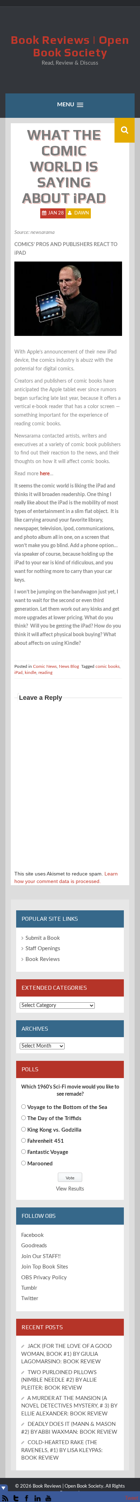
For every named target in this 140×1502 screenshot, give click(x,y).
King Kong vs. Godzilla (54, 1130)
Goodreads (34, 1245)
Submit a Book (42, 938)
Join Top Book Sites (44, 1267)
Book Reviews (42, 959)
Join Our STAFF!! (41, 1256)
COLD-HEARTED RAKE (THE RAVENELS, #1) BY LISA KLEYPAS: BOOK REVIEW (62, 1450)
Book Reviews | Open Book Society (70, 46)
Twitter (29, 1298)
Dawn (81, 213)
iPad (18, 672)
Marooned (40, 1163)
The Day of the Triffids (54, 1118)
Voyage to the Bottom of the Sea (67, 1107)
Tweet (131, 1498)
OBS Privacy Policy (44, 1277)
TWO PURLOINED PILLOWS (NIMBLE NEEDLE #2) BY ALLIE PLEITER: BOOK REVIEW (59, 1380)
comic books (107, 666)
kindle (30, 672)
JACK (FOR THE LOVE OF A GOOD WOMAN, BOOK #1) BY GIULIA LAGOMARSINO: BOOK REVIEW (66, 1354)
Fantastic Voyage (47, 1152)
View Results (70, 1189)
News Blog (69, 666)
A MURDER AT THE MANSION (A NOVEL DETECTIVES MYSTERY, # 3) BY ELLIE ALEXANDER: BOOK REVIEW (69, 1406)
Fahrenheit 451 (45, 1141)
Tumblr (29, 1288)
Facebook (32, 1235)
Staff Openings (42, 948)
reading (45, 672)
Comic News (45, 666)
